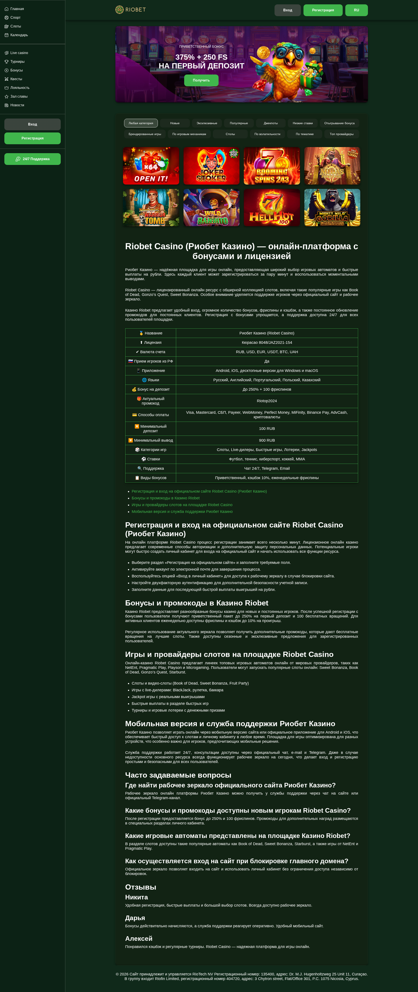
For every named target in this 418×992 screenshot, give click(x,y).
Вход (287, 10)
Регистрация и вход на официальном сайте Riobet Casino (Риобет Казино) (199, 491)
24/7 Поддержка (36, 159)
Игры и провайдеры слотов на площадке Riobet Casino (182, 505)
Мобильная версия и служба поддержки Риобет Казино (182, 511)
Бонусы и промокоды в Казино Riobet (166, 498)
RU (356, 10)
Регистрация (323, 10)
